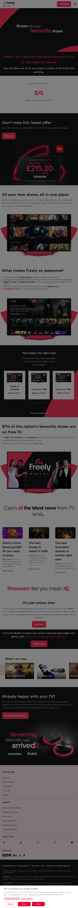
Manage (10, 904)
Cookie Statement (12, 899)
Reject (24, 904)
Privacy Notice (27, 899)
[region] (39, 897)
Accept (38, 904)
